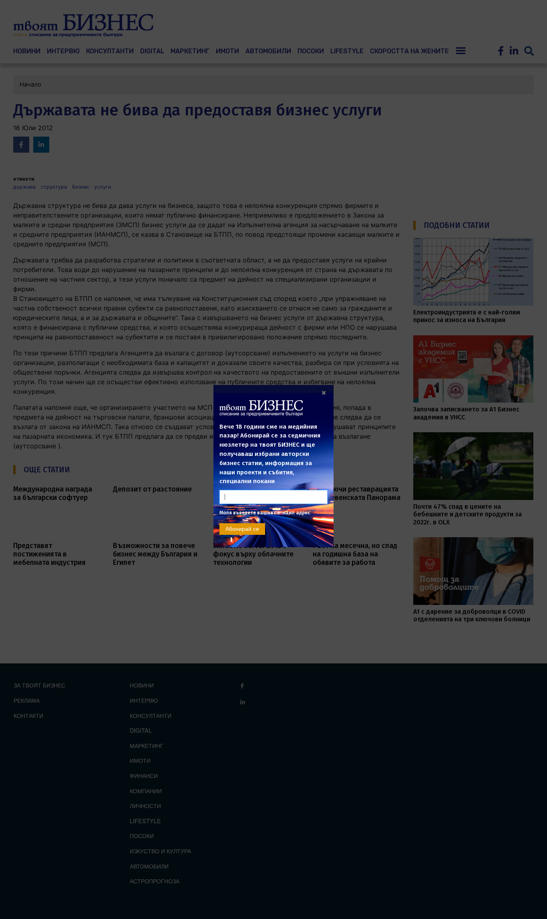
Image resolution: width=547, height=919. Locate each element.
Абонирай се (242, 529)
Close (324, 392)
